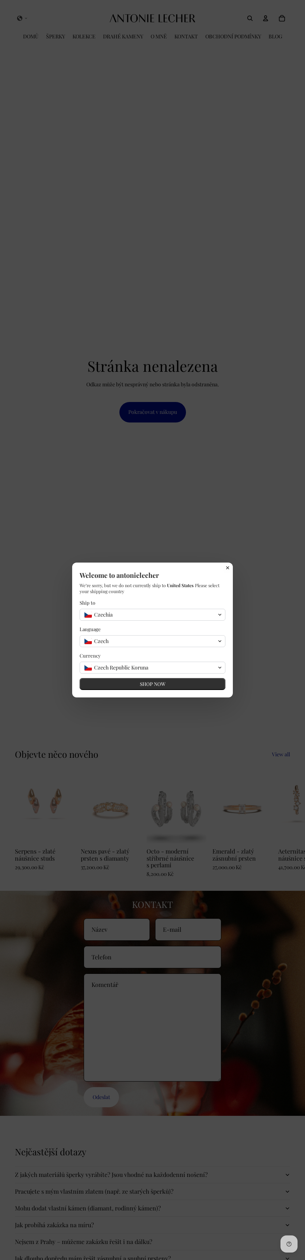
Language (90, 629)
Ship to (87, 602)
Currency (90, 655)
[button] (152, 615)
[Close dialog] (227, 568)
